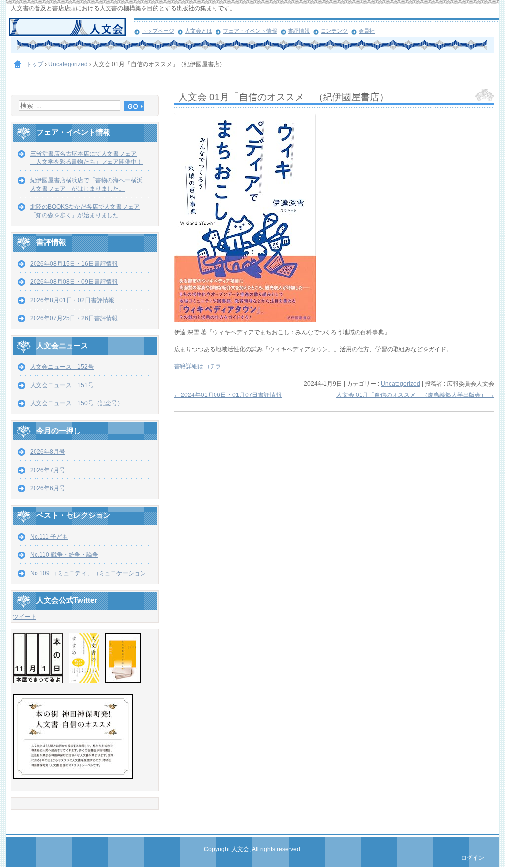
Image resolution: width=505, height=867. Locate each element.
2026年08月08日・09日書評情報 (74, 281)
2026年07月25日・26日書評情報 (74, 318)
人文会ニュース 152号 (62, 366)
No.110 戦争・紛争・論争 (64, 555)
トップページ (158, 31)
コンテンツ (334, 31)
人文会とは (198, 31)
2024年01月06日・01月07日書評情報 (228, 395)
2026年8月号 (47, 451)
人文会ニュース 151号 (62, 385)
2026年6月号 (47, 488)
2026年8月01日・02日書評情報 (72, 300)
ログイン (472, 857)
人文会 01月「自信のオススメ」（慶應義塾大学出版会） (415, 395)
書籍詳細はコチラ (197, 366)
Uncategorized (400, 383)
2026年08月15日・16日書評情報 (74, 263)
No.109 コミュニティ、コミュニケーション (88, 573)
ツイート (24, 616)
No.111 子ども (49, 536)
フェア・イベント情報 (250, 31)
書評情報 (299, 31)
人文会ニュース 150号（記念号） (76, 403)
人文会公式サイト (71, 27)
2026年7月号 (47, 470)
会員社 (367, 31)
